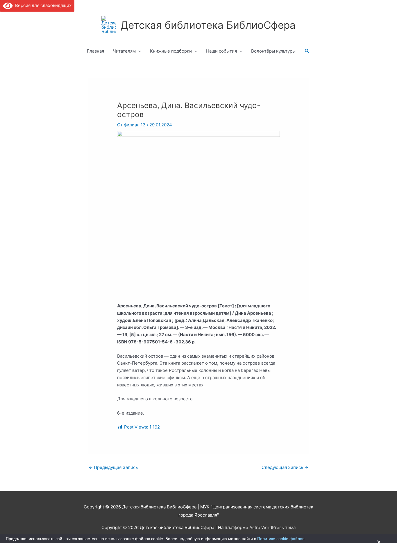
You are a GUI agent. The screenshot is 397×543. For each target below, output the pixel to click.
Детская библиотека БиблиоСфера (208, 25)
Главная (95, 51)
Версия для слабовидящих (42, 5)
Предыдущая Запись (113, 467)
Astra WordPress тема (272, 527)
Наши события (221, 51)
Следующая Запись (285, 467)
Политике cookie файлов (280, 538)
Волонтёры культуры (273, 51)
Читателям (124, 51)
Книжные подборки (171, 51)
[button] (307, 51)
